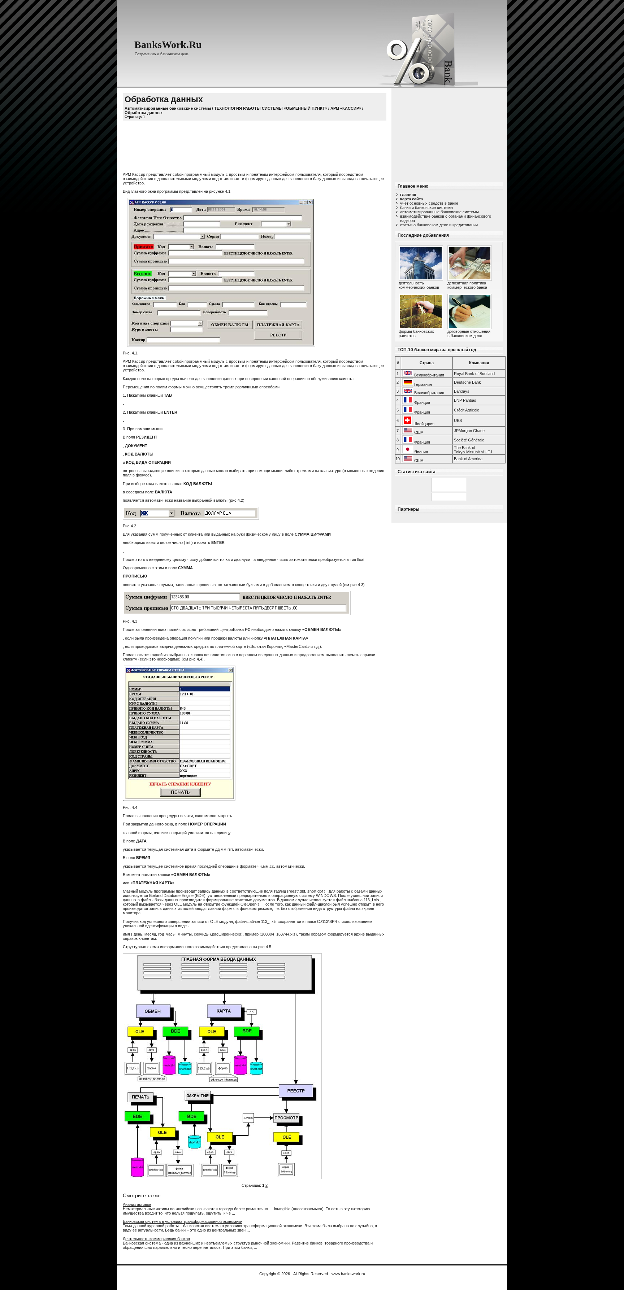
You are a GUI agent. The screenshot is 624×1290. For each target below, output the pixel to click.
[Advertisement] (449, 133)
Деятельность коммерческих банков (419, 285)
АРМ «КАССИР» (345, 108)
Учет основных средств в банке (429, 203)
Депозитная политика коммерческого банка (467, 285)
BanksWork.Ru (168, 44)
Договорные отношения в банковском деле (468, 333)
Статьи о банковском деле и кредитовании (439, 225)
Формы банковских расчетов (416, 333)
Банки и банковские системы (426, 207)
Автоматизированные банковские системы (439, 212)
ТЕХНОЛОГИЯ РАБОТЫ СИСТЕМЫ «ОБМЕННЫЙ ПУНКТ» (270, 108)
